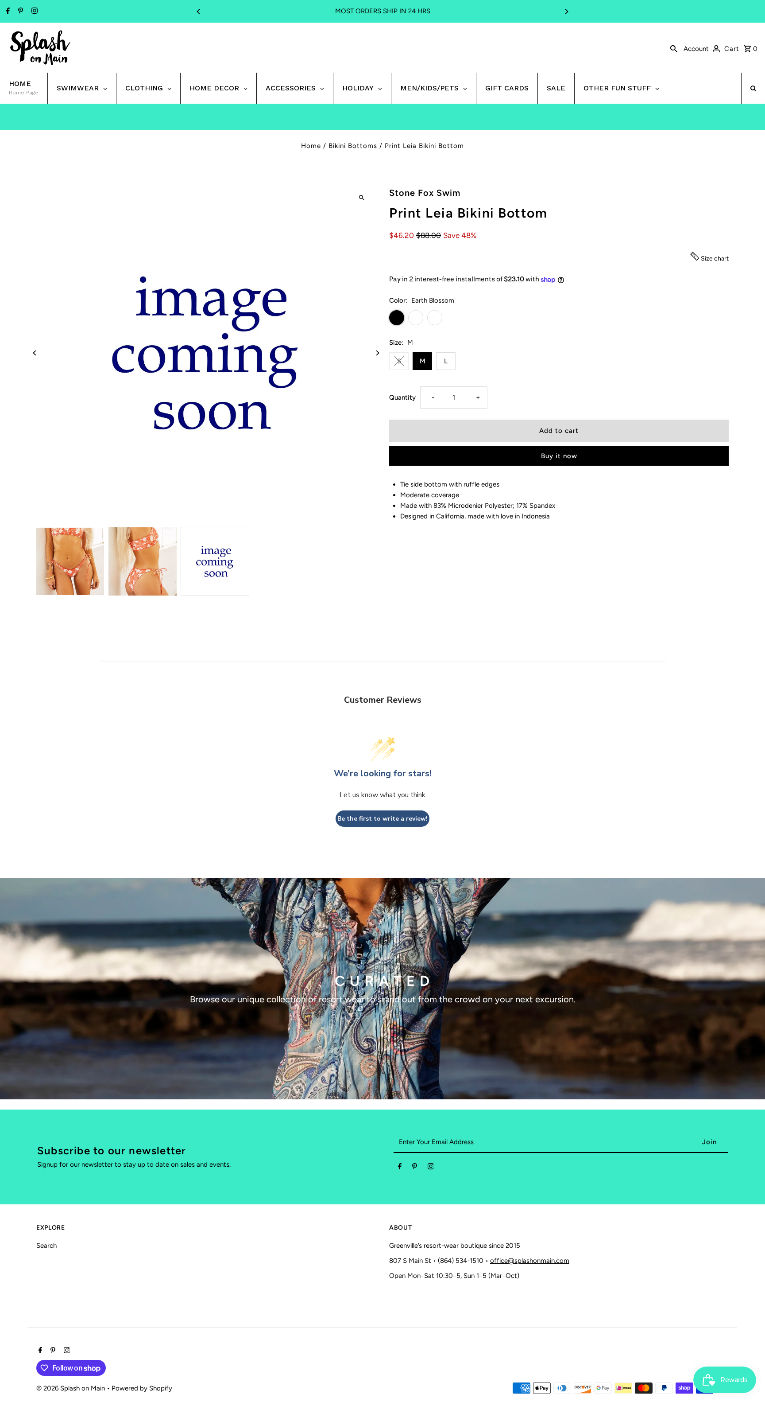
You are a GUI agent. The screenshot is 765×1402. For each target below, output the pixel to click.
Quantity (402, 397)
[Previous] (198, 11)
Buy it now (559, 456)
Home (311, 146)
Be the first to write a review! (382, 818)
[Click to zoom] (361, 197)
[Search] (674, 48)
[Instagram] (33, 11)
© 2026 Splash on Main (71, 1388)
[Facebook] (7, 11)
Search (46, 1246)
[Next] (566, 11)
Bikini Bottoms (352, 146)
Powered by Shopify (142, 1388)
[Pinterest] (19, 11)
